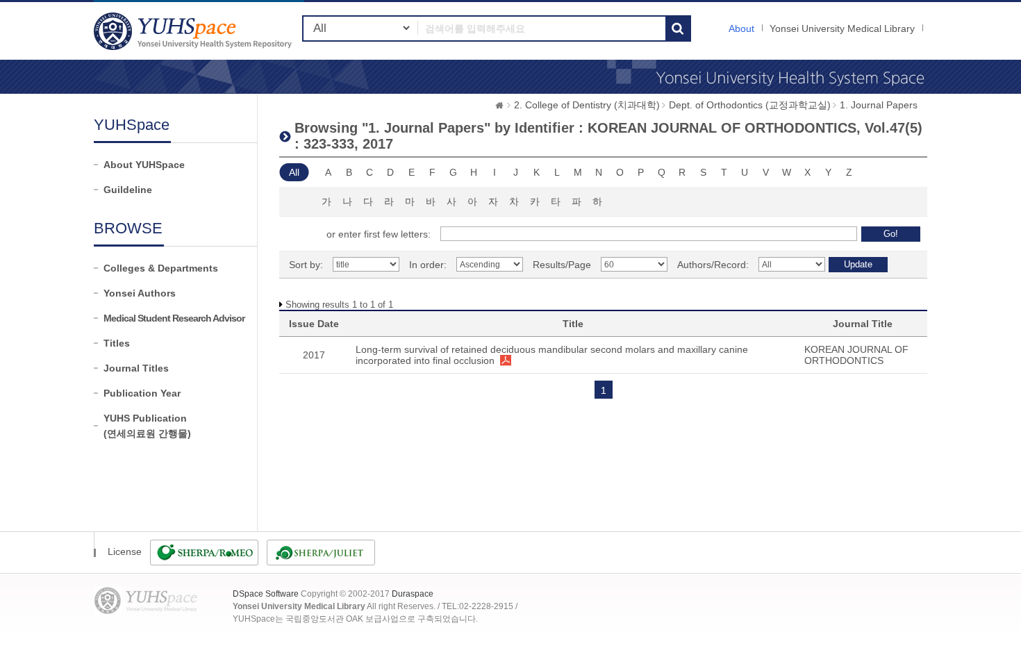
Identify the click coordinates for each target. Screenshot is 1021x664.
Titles (116, 343)
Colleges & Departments (160, 268)
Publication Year (142, 393)
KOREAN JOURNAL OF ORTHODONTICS (856, 355)
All (294, 172)
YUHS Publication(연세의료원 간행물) (147, 426)
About (741, 28)
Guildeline (127, 189)
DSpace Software (266, 594)
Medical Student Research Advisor (173, 318)
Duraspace (412, 594)
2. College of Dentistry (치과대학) (587, 104)
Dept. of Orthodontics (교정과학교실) (750, 104)
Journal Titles (136, 368)
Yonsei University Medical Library (842, 28)
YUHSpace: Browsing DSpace (194, 31)
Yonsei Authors (139, 293)
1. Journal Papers (879, 104)
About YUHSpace (144, 164)
